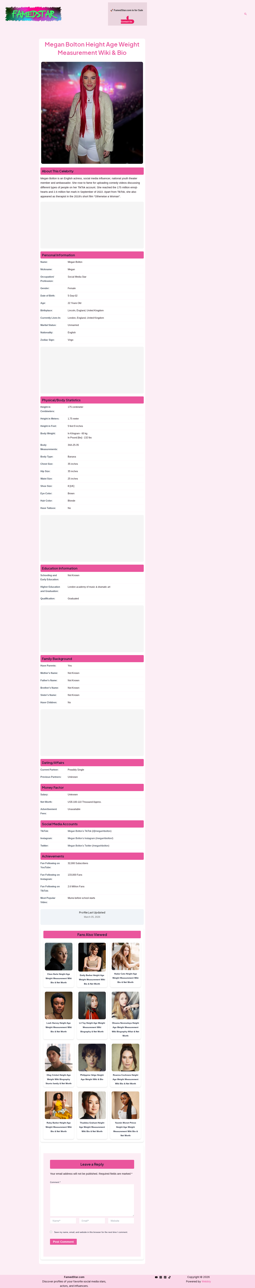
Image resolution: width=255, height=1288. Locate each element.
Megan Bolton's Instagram (81, 838)
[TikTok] (169, 1277)
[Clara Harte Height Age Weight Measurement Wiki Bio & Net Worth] (58, 957)
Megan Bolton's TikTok (79, 831)
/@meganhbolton (102, 831)
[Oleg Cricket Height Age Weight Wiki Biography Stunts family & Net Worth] (58, 1058)
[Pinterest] (165, 1277)
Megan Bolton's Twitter (79, 845)
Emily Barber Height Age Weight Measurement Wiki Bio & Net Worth (92, 979)
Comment (55, 1182)
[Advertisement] (92, 225)
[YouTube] (156, 1277)
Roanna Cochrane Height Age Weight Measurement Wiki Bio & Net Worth (125, 1079)
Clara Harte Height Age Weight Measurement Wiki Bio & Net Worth (59, 978)
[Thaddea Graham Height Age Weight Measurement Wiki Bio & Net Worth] (92, 1105)
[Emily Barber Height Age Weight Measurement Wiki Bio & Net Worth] (92, 957)
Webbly (206, 1281)
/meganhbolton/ (104, 838)
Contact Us (126, 21)
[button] (245, 14)
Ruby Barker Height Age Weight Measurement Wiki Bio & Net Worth (59, 1127)
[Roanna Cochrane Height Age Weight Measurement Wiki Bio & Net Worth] (125, 1058)
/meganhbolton (100, 845)
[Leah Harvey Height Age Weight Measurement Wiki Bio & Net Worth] (58, 1006)
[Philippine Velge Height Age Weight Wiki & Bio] (92, 1058)
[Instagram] (160, 1277)
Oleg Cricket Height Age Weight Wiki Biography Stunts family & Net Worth (59, 1079)
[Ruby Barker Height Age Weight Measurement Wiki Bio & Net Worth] (58, 1105)
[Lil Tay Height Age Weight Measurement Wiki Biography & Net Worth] (92, 1006)
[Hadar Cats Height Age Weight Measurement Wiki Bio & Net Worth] (125, 956)
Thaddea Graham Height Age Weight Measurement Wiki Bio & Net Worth (92, 1127)
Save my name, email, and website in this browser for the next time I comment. (91, 1232)
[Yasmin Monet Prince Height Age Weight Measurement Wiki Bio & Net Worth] (125, 1105)
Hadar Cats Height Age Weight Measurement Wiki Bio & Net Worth (125, 978)
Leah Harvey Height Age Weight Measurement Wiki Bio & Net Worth (59, 1027)
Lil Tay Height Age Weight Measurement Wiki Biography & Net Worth (92, 1027)
